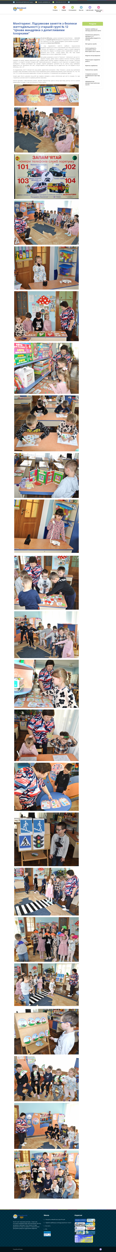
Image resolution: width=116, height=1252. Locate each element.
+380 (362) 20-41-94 (60, 2)
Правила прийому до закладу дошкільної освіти (93, 29)
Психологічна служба (91, 70)
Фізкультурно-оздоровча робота (92, 60)
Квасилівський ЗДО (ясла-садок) (24, 2)
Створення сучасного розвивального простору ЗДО (92, 75)
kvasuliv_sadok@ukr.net (44, 2)
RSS (46, 1229)
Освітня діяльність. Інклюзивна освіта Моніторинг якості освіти (92, 49)
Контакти (47, 1226)
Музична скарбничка (91, 65)
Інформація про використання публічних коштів (92, 83)
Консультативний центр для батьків (55, 1219)
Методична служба (91, 44)
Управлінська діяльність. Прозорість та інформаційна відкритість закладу (93, 37)
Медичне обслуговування (92, 55)
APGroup (20, 1249)
